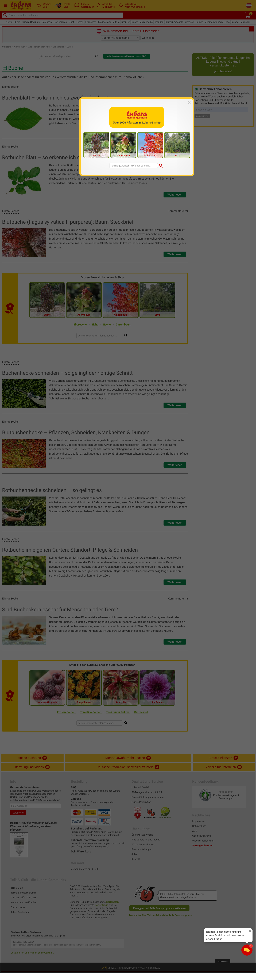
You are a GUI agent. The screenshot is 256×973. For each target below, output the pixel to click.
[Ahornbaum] (123, 144)
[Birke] (177, 144)
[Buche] (96, 144)
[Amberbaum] (150, 144)
